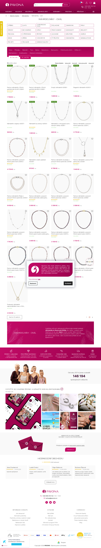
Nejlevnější (68, 63)
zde (39, 279)
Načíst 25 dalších (14, 317)
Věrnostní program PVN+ (50, 522)
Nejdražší (74, 63)
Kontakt (50, 520)
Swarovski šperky (81, 513)
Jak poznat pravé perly (81, 518)
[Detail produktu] (83, 111)
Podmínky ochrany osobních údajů (20, 518)
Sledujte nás (9, 391)
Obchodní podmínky (20, 516)
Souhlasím (68, 283)
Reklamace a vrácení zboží (20, 520)
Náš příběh (50, 513)
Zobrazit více (50, 482)
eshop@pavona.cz (51, 498)
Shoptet (63, 542)
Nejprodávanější (83, 63)
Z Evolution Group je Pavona (50, 525)
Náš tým (50, 516)
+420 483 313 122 (89, 6)
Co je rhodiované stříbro (81, 516)
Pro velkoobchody (50, 518)
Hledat (66, 5)
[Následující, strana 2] (90, 317)
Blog (81, 522)
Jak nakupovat (20, 513)
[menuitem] (9, 12)
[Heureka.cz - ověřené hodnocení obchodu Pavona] (85, 535)
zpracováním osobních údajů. (77, 445)
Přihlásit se (70, 449)
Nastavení (33, 283)
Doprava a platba (20, 525)
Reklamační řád (20, 522)
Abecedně (91, 63)
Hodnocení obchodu (50, 458)
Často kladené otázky (80, 520)
